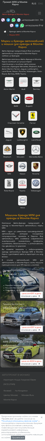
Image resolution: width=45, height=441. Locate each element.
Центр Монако (11, 395)
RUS (34, 4)
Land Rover (36, 140)
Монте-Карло (10, 400)
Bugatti (29, 106)
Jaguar (9, 140)
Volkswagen (36, 191)
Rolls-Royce (9, 191)
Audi (23, 89)
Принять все (18, 438)
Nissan (22, 174)
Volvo (22, 208)
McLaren (20, 157)
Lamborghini (22, 140)
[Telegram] (8, 20)
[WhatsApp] (13, 20)
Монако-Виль (28, 395)
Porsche (35, 174)
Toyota (22, 191)
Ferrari (33, 123)
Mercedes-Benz (35, 157)
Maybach (7, 157)
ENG (40, 4)
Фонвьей (7, 391)
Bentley (36, 89)
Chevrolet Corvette (16, 123)
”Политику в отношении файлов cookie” (19, 421)
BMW (16, 106)
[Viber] (3, 20)
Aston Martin (9, 89)
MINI (9, 174)
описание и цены (31, 295)
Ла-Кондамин (21, 391)
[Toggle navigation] (39, 13)
